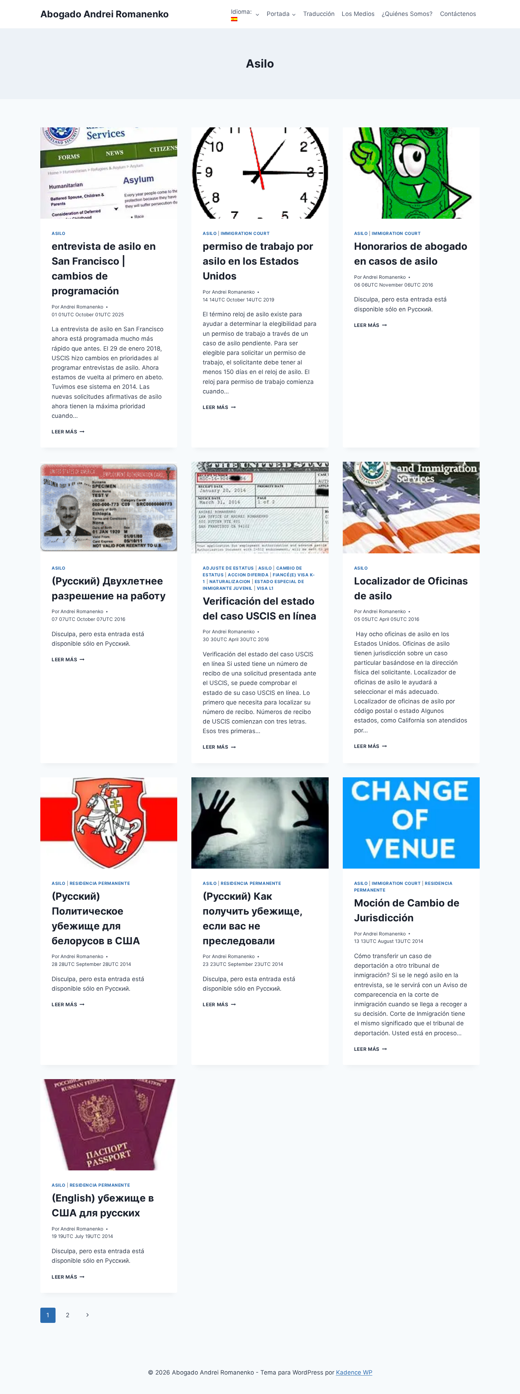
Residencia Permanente (100, 883)
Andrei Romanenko (81, 307)
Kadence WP (354, 1372)
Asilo (58, 233)
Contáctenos (458, 13)
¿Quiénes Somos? (407, 13)
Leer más (68, 431)
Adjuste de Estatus (228, 568)
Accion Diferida (248, 574)
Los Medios (358, 13)
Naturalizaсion (229, 581)
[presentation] (108, 173)
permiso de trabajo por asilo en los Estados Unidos (258, 261)
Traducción (319, 13)
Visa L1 (265, 588)
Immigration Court (245, 233)
